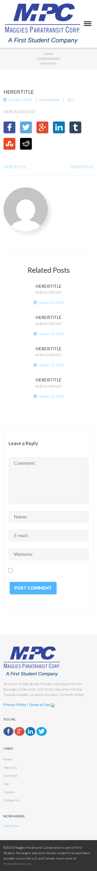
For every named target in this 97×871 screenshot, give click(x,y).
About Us (10, 767)
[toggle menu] (87, 23)
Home (48, 53)
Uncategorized (48, 58)
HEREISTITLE (15, 166)
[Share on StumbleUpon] (9, 144)
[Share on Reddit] (26, 144)
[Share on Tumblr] (75, 127)
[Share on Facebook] (9, 127)
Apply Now (11, 826)
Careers (9, 792)
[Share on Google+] (42, 127)
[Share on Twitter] (26, 127)
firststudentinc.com (17, 864)
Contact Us (12, 800)
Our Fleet (10, 776)
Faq (6, 784)
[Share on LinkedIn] (59, 127)
